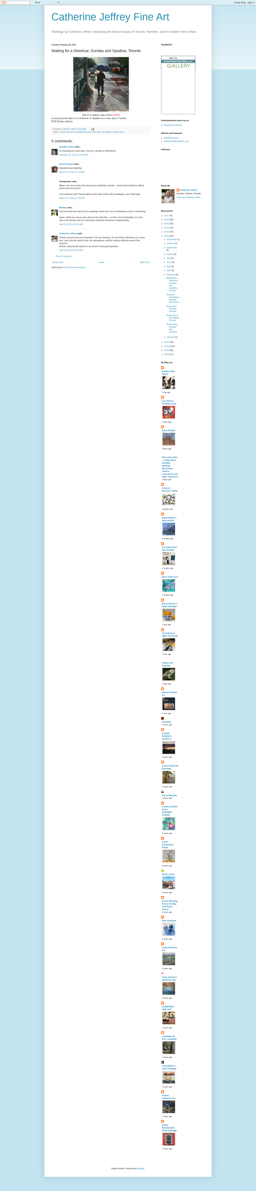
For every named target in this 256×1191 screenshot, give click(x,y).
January (171, 337)
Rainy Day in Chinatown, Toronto (173, 318)
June (169, 262)
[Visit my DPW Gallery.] (178, 68)
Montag (63, 207)
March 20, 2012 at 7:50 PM (71, 198)
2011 (167, 342)
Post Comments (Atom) (75, 267)
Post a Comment (63, 256)
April (169, 270)
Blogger (140, 1168)
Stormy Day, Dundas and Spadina (172, 328)
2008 (167, 354)
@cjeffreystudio (171, 138)
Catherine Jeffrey (68, 233)
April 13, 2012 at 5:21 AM (71, 224)
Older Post (145, 262)
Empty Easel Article (173, 125)
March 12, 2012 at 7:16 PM (71, 172)
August (170, 254)
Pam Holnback (169, 921)
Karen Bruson (66, 164)
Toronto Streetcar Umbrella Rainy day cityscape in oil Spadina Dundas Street (91, 132)
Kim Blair (166, 722)
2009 (167, 350)
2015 (167, 223)
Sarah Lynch (168, 874)
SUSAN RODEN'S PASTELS (167, 736)
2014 (167, 228)
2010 (167, 346)
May (169, 266)
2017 (167, 215)
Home (101, 262)
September (172, 247)
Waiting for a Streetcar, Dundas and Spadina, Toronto (172, 284)
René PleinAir (169, 430)
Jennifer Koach (66, 147)
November (172, 239)
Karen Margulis (169, 795)
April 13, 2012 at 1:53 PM (71, 250)
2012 (167, 236)
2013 (167, 232)
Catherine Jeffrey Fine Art (110, 17)
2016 (167, 219)
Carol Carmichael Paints (167, 845)
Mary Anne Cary (170, 577)
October (171, 243)
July (169, 258)
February (171, 274)
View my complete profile (188, 197)
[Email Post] (92, 129)
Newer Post (57, 262)
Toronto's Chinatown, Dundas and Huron (173, 298)
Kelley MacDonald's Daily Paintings (169, 1128)
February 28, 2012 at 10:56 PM (73, 155)
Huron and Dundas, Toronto (171, 309)
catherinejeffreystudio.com (176, 141)
